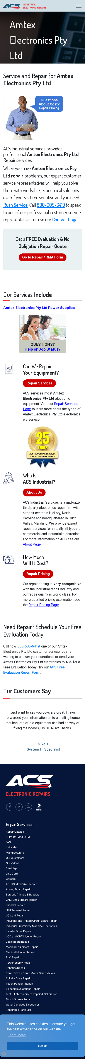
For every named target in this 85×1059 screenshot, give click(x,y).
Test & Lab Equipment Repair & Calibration (31, 994)
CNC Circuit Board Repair (21, 899)
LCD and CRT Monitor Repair (23, 936)
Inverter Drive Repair (18, 931)
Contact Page (65, 219)
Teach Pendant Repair (19, 983)
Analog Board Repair (18, 889)
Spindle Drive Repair (18, 978)
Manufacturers (15, 852)
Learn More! (17, 1035)
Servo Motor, (31, 973)
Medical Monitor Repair (20, 952)
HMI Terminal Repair (18, 910)
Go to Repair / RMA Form (42, 257)
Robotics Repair (15, 967)
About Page (32, 544)
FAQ (8, 842)
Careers (10, 878)
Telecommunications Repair (23, 988)
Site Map (11, 868)
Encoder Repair (15, 905)
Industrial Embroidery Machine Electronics (31, 926)
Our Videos (12, 863)
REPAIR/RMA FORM (18, 837)
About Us (34, 492)
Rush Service (15, 205)
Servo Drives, (14, 973)
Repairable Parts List (18, 1009)
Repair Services (39, 383)
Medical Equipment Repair (22, 947)
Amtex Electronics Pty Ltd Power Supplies (39, 307)
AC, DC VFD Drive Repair (21, 884)
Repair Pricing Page (44, 605)
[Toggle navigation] (79, 6)
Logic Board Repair (17, 941)
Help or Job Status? (42, 349)
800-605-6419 (51, 205)
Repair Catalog (15, 831)
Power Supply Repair (18, 962)
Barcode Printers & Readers (22, 894)
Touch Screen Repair (18, 999)
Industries (12, 847)
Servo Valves (47, 973)
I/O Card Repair (15, 915)
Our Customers (15, 857)
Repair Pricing (38, 574)
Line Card (12, 873)
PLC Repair (13, 957)
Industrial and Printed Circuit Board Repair (31, 920)
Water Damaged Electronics (22, 1004)
